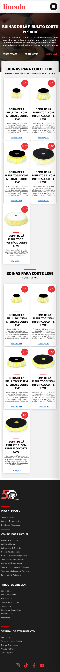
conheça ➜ (16, 137)
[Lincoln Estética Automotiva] (14, 6)
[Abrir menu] (53, 6)
